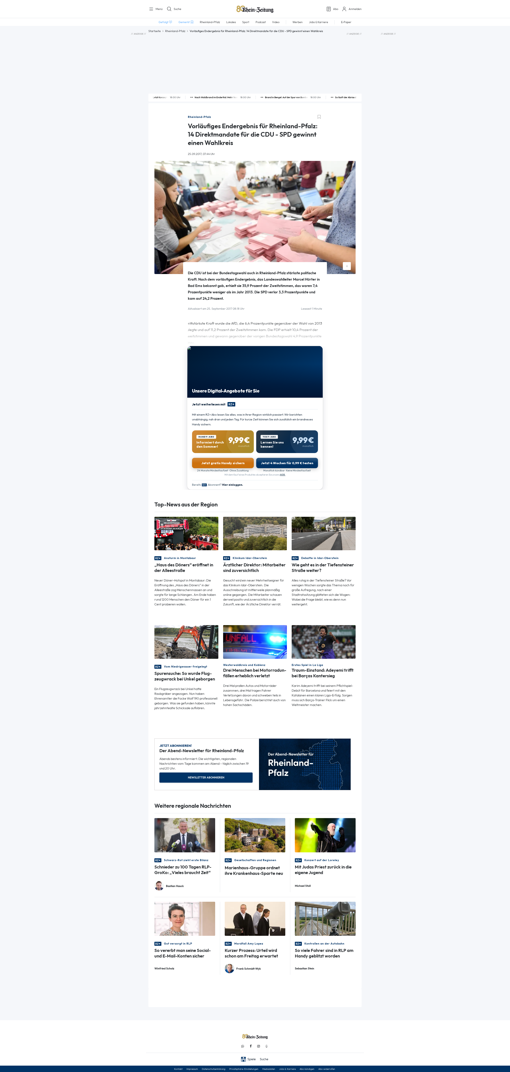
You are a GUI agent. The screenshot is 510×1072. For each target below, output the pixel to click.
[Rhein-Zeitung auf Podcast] (267, 1046)
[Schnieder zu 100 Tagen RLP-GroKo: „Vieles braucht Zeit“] (184, 835)
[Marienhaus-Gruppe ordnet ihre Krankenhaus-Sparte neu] (255, 835)
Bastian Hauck (175, 886)
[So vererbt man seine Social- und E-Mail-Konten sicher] (184, 918)
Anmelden (355, 9)
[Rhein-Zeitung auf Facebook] (251, 1046)
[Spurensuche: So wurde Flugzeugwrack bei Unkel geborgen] (186, 641)
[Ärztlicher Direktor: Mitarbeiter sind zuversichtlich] (255, 533)
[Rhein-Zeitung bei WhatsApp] (243, 1046)
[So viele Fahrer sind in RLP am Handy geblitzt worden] (325, 918)
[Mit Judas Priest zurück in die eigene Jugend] (325, 835)
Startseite (154, 31)
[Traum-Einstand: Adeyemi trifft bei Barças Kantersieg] (324, 641)
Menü (159, 9)
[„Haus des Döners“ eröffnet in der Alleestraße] (186, 533)
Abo (335, 9)
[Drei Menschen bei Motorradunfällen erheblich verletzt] (255, 641)
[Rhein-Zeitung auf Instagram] (259, 1046)
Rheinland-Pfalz (175, 31)
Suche (177, 9)
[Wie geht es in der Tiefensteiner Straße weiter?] (324, 533)
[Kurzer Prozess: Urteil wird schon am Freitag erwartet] (255, 918)
